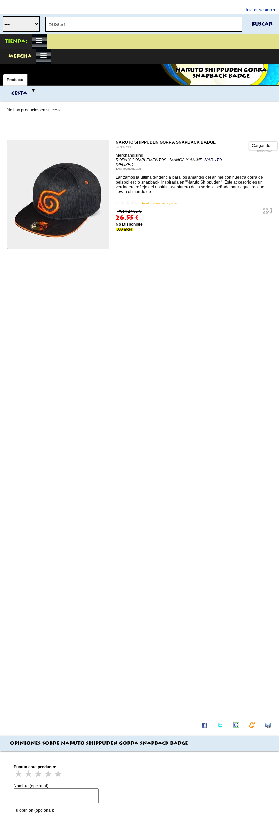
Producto (15, 80)
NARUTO (213, 160)
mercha (20, 56)
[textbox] (143, 24)
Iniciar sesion (259, 9)
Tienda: (16, 41)
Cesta (19, 93)
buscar (262, 24)
